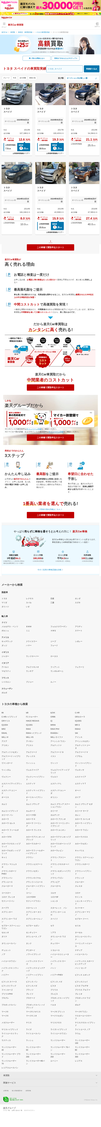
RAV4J (77, 729)
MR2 (4, 729)
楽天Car (4, 32)
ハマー (29, 645)
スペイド (54, 919)
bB (27, 713)
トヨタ (4, 598)
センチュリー (31, 932)
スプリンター (7, 912)
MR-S (77, 725)
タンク (29, 943)
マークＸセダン (56, 1016)
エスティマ (30, 784)
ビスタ (53, 986)
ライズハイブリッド (58, 1029)
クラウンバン (7, 878)
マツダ (4, 603)
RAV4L (4, 733)
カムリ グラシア (32, 804)
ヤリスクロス (56, 1023)
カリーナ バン (7, 815)
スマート (78, 631)
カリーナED (31, 815)
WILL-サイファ (56, 737)
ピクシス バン (32, 982)
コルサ (53, 893)
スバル (29, 603)
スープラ (5, 908)
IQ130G (29, 725)
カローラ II (30, 819)
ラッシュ (29, 1040)
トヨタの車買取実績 (42, 32)
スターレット (31, 908)
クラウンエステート (34, 864)
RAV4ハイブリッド (34, 733)
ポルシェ (5, 631)
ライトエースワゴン (58, 1033)
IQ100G (78, 721)
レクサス (29, 598)
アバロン (29, 741)
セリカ (77, 926)
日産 (52, 598)
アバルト (5, 667)
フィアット (55, 667)
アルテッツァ (56, 745)
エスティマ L (55, 784)
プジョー (29, 682)
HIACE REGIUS (32, 721)
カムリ (4, 804)
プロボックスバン (9, 1005)
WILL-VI (5, 737)
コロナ (77, 893)
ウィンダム (6, 770)
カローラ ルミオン (58, 830)
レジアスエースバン (10, 1068)
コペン (29, 893)
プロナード (30, 998)
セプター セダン (32, 926)
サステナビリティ (29, 1110)
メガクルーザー (8, 1023)
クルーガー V (7, 886)
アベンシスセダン (82, 741)
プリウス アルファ (82, 990)
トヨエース (55, 950)
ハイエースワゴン (9, 961)
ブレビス (54, 994)
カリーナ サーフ (81, 811)
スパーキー (79, 908)
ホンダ (77, 598)
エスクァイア (80, 777)
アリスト (29, 745)
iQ (51, 721)
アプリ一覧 (6, 1110)
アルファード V (81, 752)
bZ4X (52, 713)
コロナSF (54, 897)
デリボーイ (30, 950)
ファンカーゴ (7, 990)
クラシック (79, 878)
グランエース (7, 882)
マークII (5, 1012)
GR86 (52, 717)
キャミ (4, 857)
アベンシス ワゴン (58, 741)
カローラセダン (81, 844)
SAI (76, 733)
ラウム (77, 1033)
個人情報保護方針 (17, 1090)
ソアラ (53, 932)
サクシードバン (8, 901)
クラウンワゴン (56, 878)
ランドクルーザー (57, 1040)
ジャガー (5, 656)
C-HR (77, 713)
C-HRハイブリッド (9, 717)
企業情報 (6, 1090)
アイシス (78, 737)
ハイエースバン (81, 954)
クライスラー (31, 641)
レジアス (78, 1061)
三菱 (52, 603)
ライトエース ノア (82, 1029)
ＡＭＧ (53, 631)
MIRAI (53, 725)
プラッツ (29, 990)
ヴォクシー (6, 777)
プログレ (5, 998)
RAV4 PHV (54, 729)
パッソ (53, 968)
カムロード (30, 811)
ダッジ (4, 645)
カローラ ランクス (33, 830)
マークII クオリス (33, 1012)
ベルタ (53, 1005)
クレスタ (78, 886)
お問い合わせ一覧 (17, 1110)
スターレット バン (58, 908)
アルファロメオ (32, 667)
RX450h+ (54, 733)
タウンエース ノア (33, 936)
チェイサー (55, 943)
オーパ (77, 790)
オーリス (5, 797)
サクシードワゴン (33, 901)
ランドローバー (32, 656)
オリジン (54, 797)
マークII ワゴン (81, 1012)
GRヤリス (6, 721)
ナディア (78, 950)
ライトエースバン (33, 1033)
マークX (5, 1016)
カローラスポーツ (33, 844)
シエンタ (54, 901)
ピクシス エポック (82, 975)
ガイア (77, 797)
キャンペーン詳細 (34, 429)
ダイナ (4, 936)
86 (3, 713)
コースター (6, 893)
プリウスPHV (7, 994)
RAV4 (28, 729)
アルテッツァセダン (10, 752)
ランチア (29, 671)
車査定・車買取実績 (25, 32)
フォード (54, 645)
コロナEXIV (31, 897)
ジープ (53, 641)
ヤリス (29, 1023)
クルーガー (79, 882)
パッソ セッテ (81, 968)
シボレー (78, 641)
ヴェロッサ (79, 770)
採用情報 (28, 1090)
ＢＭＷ (29, 626)
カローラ (5, 819)
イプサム (78, 756)
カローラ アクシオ (58, 819)
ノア (3, 954)
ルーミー (54, 1061)
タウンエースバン (9, 943)
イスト (53, 756)
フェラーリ (79, 667)
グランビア (55, 882)
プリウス (54, 990)
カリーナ (54, 811)
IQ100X (5, 725)
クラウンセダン (32, 871)
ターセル (78, 932)
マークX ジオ (31, 1016)
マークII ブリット (57, 1012)
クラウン (29, 857)
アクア (4, 741)
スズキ (77, 603)
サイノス (78, 897)
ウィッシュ (30, 763)
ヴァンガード (7, 763)
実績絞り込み (91, 69)
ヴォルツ (54, 777)
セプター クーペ (81, 919)
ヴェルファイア (32, 770)
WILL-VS (29, 737)
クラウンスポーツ (82, 864)
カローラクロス (81, 837)
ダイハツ (5, 607)
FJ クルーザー (32, 717)
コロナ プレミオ (8, 897)
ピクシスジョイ (81, 982)
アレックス (30, 756)
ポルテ (77, 1005)
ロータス (54, 656)
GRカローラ (80, 717)
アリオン (5, 745)
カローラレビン (56, 850)
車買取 (12, 32)
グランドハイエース (34, 882)
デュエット (6, 950)
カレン (77, 815)
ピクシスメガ (31, 986)
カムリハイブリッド (10, 811)
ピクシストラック (9, 986)
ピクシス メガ (56, 982)
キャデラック (7, 641)
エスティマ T (80, 784)
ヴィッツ (54, 763)
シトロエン (6, 682)
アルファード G (57, 752)
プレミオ (78, 994)
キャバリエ (79, 850)
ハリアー (5, 975)
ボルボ (4, 693)
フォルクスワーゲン (58, 626)
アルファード (31, 752)
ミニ (28, 631)
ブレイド (29, 994)
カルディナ (55, 815)
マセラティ (6, 671)
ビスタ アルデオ (81, 986)
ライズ (29, 1029)
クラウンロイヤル (33, 878)
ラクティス (6, 1040)
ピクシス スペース (9, 982)
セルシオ (5, 932)
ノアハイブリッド (33, 954)
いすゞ (29, 607)
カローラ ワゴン (81, 830)
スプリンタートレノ (34, 919)
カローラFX (6, 837)
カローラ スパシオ (82, 819)
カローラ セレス (8, 823)
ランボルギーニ (56, 671)
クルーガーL (55, 886)
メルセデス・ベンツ (10, 626)
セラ (52, 926)
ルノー (53, 682)
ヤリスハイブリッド (10, 1029)
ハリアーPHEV (56, 975)
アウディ (78, 626)
